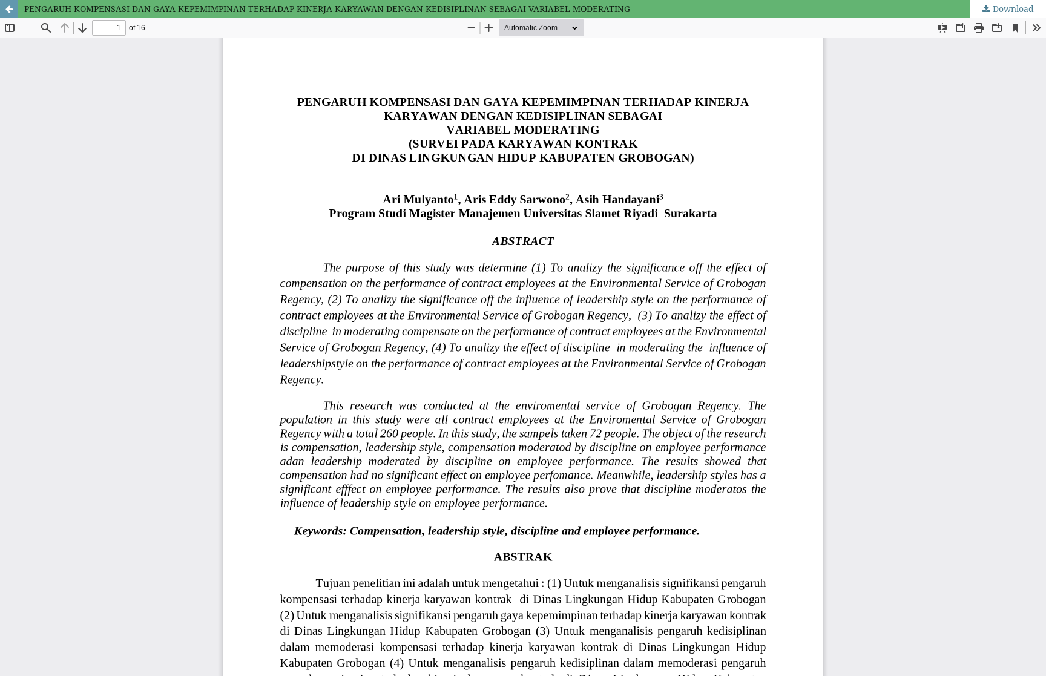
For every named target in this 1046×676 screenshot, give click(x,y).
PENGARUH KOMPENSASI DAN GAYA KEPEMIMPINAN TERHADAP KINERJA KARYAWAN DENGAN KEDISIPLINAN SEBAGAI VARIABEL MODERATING (327, 9)
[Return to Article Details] (9, 9)
